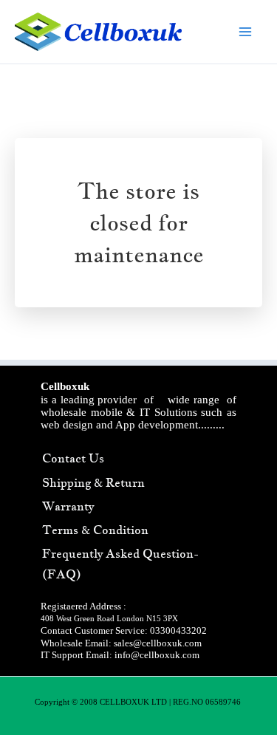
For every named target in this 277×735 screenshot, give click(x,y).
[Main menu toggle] (246, 32)
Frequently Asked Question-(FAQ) (120, 563)
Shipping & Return (93, 482)
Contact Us (73, 458)
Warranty (68, 506)
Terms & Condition (95, 529)
